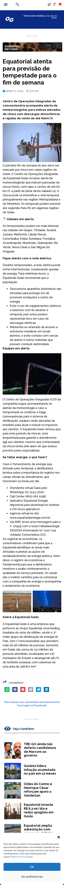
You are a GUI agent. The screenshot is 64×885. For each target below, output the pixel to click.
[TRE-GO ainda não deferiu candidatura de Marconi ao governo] (12, 750)
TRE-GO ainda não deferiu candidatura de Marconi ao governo (40, 749)
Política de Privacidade (21, 856)
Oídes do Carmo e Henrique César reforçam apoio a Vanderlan (38, 789)
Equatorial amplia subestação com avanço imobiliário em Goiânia (38, 831)
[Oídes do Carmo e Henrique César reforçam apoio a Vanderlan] (12, 790)
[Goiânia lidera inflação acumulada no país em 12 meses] (12, 771)
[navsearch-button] (16, 4)
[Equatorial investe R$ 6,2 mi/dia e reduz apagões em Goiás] (12, 811)
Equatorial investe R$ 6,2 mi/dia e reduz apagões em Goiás (39, 810)
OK (32, 867)
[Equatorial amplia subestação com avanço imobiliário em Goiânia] (12, 832)
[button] (58, 837)
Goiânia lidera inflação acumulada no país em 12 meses (40, 769)
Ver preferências (32, 876)
